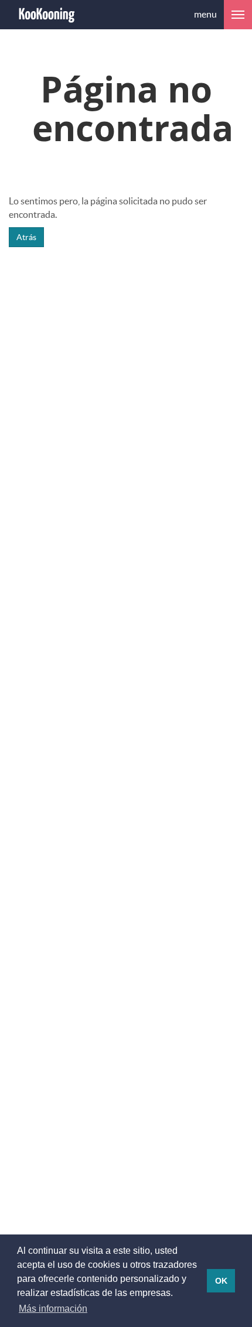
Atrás (26, 237)
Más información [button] (53, 1309)
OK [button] (221, 1280)
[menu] (238, 14)
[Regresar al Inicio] (47, 14)
